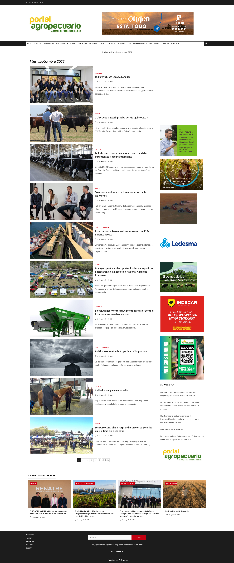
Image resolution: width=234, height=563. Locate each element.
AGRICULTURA (49, 44)
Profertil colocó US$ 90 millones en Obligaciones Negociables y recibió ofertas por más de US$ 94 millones (179, 406)
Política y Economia (102, 227)
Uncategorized (89, 483)
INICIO (29, 44)
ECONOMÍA (71, 44)
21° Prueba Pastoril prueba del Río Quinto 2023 (122, 117)
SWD (122, 552)
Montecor (98, 307)
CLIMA (102, 44)
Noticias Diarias (171, 483)
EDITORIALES (82, 44)
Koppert (97, 188)
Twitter (29, 538)
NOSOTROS (37, 44)
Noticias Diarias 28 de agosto (171, 429)
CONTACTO (165, 44)
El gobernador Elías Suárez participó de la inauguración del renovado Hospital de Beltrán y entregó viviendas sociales (179, 419)
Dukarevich (99, 73)
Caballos (98, 386)
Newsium (111, 560)
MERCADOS (93, 44)
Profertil (79, 483)
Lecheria (98, 149)
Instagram (30, 541)
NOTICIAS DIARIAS (124, 44)
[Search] (206, 43)
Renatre (33, 483)
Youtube (29, 545)
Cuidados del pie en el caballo (111, 390)
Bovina (97, 114)
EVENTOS (110, 44)
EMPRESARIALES (139, 44)
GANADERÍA (60, 44)
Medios (174, 44)
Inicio (104, 52)
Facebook (30, 535)
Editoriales (154, 44)
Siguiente (105, 460)
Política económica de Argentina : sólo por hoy (121, 351)
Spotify (29, 548)
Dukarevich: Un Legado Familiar (112, 77)
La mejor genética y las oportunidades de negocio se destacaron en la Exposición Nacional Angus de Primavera (124, 272)
